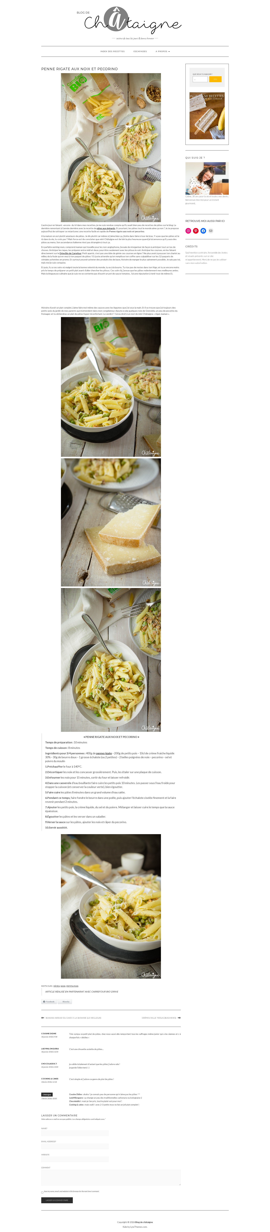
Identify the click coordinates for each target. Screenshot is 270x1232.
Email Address (48, 1141)
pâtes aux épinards (106, 228)
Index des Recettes (112, 51)
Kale (125, 1226)
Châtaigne (47, 1095)
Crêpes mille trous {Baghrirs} (159, 1018)
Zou (215, 79)
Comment (45, 1168)
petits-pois (72, 986)
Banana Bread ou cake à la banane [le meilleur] (73, 1018)
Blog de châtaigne (144, 1222)
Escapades (140, 51)
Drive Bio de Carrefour (70, 253)
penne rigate (104, 753)
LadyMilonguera (50, 1049)
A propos (162, 51)
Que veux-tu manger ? (202, 74)
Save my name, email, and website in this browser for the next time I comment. (71, 1191)
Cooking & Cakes (49, 1079)
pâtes (57, 986)
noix (63, 986)
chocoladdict (49, 1064)
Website (45, 1155)
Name (44, 1128)
